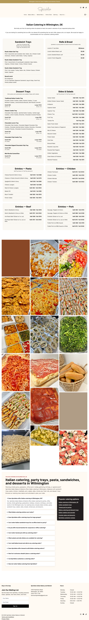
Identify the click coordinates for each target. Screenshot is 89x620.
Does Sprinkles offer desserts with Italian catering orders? (26, 548)
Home (25, 14)
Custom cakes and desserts (67, 515)
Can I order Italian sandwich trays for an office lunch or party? (27, 522)
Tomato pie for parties (65, 507)
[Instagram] (81, 7)
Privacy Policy (5, 619)
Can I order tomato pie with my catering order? (22, 533)
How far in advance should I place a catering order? (24, 553)
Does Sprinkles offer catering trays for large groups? (24, 517)
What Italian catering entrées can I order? (21, 512)
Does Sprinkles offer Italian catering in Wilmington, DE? (25, 498)
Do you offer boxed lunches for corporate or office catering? (27, 527)
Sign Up (15, 606)
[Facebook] (83, 7)
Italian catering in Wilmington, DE (68, 502)
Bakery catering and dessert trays (69, 510)
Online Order (49, 14)
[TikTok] (86, 7)
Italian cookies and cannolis (67, 512)
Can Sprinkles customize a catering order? (21, 558)
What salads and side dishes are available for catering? (25, 538)
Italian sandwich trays (65, 505)
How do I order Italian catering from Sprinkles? (22, 564)
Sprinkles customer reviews (67, 518)
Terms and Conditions (8, 617)
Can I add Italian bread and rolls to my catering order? (25, 543)
